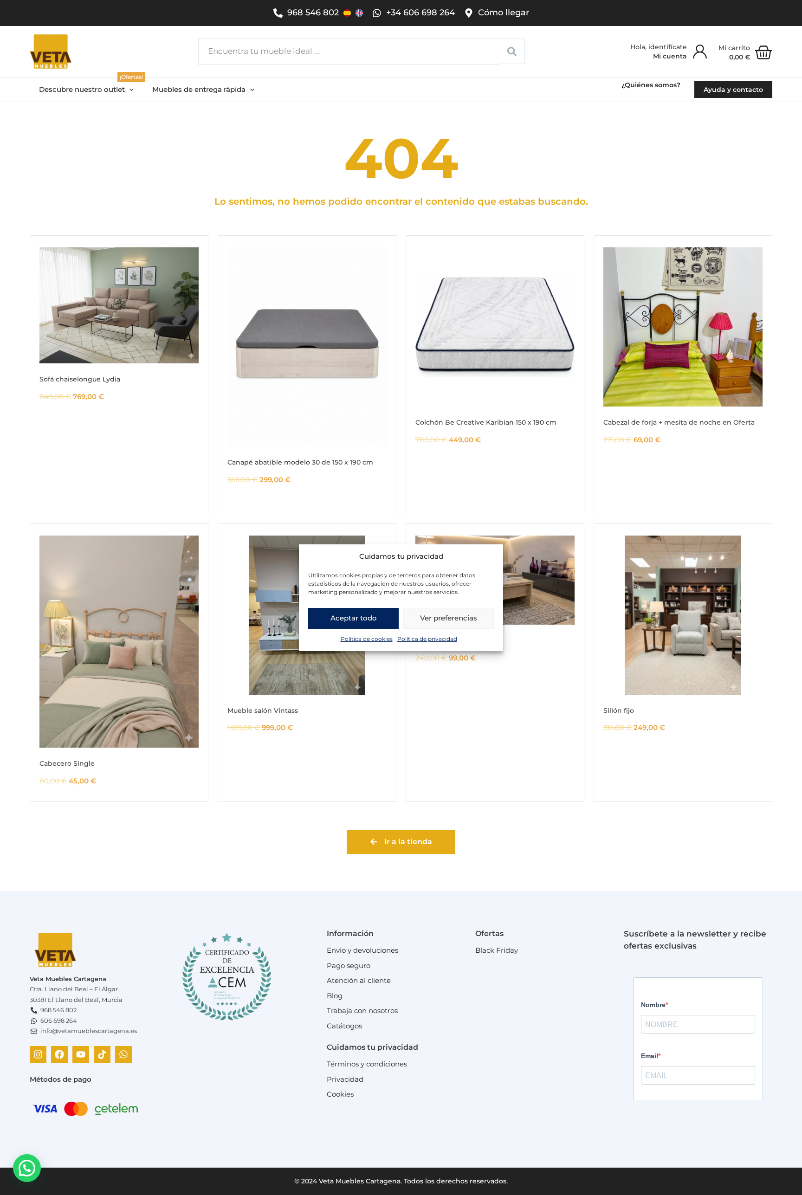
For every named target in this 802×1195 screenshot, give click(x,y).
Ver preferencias (448, 618)
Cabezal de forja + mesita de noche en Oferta (679, 422)
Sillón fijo (618, 710)
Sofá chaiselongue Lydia (79, 379)
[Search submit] (512, 51)
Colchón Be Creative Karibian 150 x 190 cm (485, 422)
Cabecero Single (67, 763)
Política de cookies (367, 638)
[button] (86, 90)
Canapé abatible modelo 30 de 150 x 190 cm (300, 462)
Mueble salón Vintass (262, 710)
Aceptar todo (353, 618)
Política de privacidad (427, 638)
